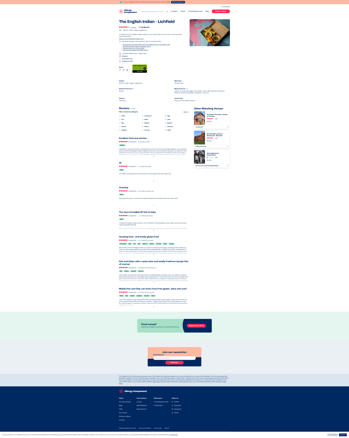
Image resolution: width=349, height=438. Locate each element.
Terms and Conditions (145, 428)
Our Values (123, 413)
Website (125, 56)
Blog (207, 11)
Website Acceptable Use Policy (127, 428)
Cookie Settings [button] (332, 434)
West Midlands (142, 405)
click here (156, 382)
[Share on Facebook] (120, 70)
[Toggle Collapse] (228, 126)
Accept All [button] (343, 434)
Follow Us (175, 398)
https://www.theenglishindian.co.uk (131, 39)
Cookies (166, 428)
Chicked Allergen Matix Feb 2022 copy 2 (137, 46)
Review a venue (220, 11)
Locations (174, 11)
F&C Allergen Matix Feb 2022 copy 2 (135, 50)
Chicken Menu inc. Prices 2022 (133, 48)
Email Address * (159, 355)
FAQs (121, 409)
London (139, 402)
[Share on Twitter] (124, 70)
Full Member (158, 405)
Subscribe (174, 362)
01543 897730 (127, 58)
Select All (185, 112)
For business (226, 6)
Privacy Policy (158, 428)
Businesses (158, 398)
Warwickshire (142, 409)
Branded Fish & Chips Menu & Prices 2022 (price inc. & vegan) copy (146, 44)
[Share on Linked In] (127, 70)
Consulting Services (195, 11)
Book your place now (178, 2)
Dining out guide (125, 416)
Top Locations (141, 398)
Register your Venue (196, 325)
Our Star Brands (125, 402)
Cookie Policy (173, 435)
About (183, 11)
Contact (122, 420)
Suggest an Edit (127, 61)
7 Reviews (133, 27)
